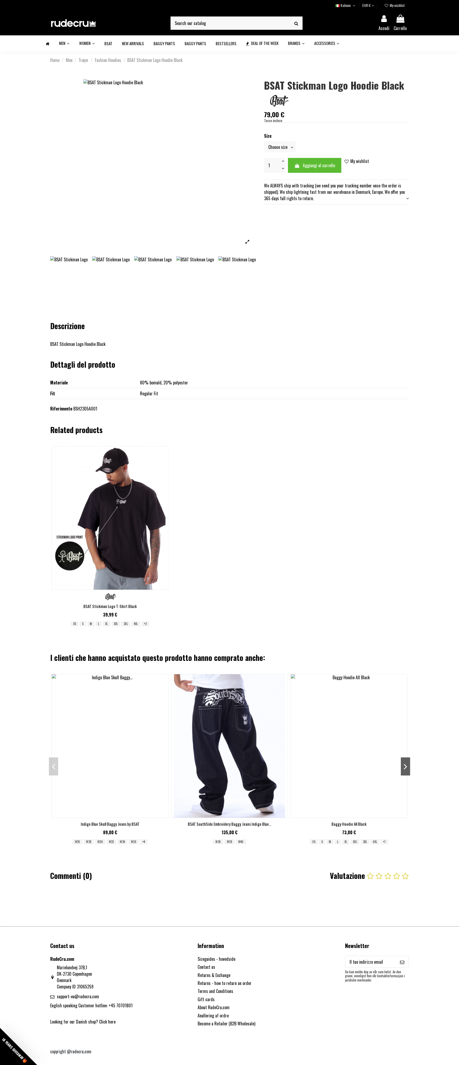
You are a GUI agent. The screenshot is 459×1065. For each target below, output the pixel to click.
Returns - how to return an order (225, 983)
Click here (107, 1021)
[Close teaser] (39, 1059)
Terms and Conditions (215, 991)
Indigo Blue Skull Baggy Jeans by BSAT (110, 824)
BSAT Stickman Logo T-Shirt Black (110, 606)
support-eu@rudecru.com (78, 996)
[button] (18, 1046)
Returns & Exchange (214, 975)
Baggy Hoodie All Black (349, 824)
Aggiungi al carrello (319, 165)
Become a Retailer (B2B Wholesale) (226, 1023)
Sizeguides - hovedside (216, 959)
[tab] (336, 192)
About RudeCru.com (214, 1007)
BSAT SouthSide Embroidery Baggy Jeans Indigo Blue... (229, 824)
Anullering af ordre (213, 1015)
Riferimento (61, 408)
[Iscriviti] (402, 961)
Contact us (206, 967)
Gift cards (206, 999)
